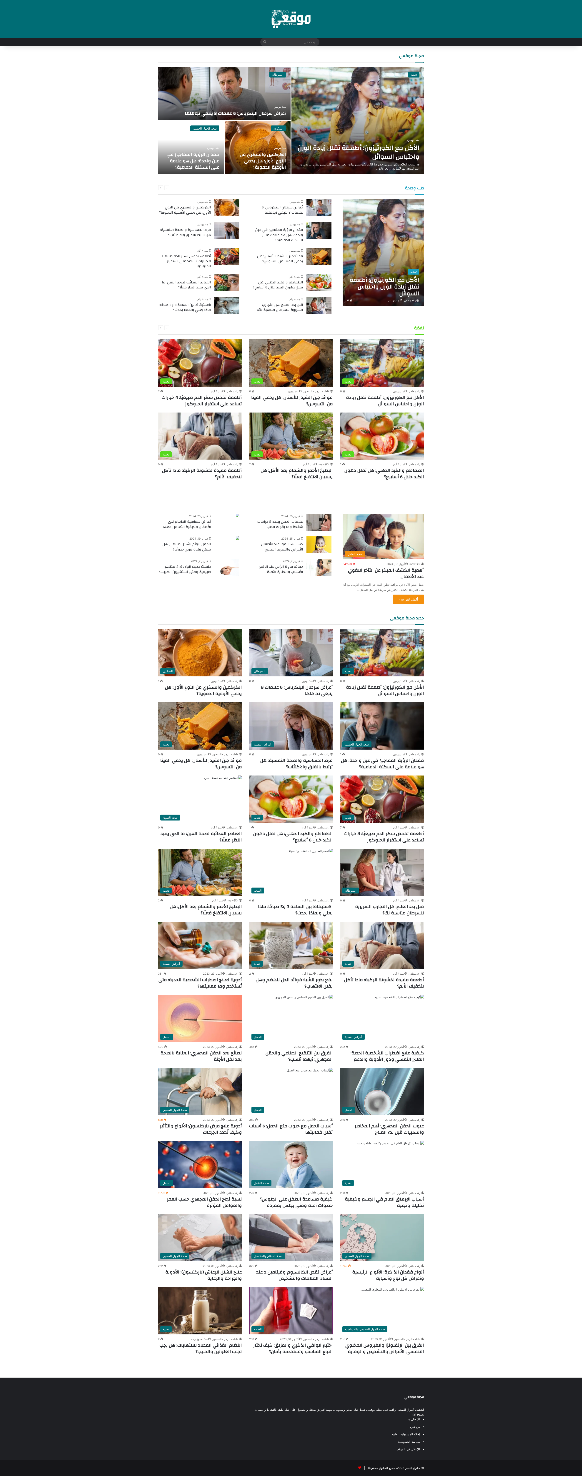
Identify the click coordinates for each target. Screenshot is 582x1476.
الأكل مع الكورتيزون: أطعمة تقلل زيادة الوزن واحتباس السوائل (358, 152)
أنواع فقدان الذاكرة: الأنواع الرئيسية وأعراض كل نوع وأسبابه (388, 1275)
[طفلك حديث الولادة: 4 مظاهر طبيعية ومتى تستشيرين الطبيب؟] (226, 567)
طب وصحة (414, 188)
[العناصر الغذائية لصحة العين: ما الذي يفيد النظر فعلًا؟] (226, 282)
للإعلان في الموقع (408, 1449)
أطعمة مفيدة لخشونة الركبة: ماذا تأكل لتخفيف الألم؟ (202, 473)
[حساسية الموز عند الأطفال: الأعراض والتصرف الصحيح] (318, 544)
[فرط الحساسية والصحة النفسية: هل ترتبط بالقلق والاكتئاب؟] (226, 230)
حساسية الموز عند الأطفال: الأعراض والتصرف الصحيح (282, 547)
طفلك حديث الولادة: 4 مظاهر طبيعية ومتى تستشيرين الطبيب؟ (185, 569)
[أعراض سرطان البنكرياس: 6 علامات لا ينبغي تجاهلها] (224, 93)
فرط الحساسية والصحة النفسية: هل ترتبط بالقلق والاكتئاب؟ (185, 232)
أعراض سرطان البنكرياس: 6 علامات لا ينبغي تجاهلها (235, 113)
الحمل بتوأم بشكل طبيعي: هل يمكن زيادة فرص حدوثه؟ (187, 547)
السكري (278, 128)
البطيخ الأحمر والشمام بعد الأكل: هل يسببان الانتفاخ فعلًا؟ (297, 473)
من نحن (415, 1426)
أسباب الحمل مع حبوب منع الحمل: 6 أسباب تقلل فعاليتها (291, 1129)
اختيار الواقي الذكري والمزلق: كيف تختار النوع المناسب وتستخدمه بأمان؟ (293, 1348)
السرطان (277, 74)
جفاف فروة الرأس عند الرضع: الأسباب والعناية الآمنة (281, 569)
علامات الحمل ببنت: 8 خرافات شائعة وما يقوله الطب (280, 524)
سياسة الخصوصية (409, 1441)
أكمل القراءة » (408, 599)
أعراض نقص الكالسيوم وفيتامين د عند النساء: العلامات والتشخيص (294, 1275)
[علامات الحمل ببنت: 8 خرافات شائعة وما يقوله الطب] (318, 522)
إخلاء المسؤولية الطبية (406, 1434)
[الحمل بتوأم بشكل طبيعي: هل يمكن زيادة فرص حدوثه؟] (237, 538)
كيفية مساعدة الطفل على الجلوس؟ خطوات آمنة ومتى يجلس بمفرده (296, 1202)
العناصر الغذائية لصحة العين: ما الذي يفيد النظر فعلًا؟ (186, 285)
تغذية (414, 74)
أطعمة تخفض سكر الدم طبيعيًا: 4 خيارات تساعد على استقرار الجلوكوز (186, 261)
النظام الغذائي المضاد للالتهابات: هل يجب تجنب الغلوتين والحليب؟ (201, 1348)
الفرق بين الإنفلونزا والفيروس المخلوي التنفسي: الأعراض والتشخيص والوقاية (384, 1348)
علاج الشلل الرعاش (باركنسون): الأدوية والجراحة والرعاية (203, 1275)
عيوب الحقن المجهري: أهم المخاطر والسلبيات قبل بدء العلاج (389, 1129)
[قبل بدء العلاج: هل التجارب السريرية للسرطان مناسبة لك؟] (318, 305)
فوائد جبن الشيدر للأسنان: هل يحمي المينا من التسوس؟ (280, 259)
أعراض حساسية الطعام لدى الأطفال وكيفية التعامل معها (187, 524)
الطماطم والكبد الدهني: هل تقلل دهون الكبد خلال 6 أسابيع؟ (278, 285)
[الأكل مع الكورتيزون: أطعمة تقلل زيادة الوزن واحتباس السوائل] (357, 120)
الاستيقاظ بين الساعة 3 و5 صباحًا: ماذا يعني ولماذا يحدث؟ (185, 307)
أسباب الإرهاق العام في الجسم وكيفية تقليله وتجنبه (384, 1202)
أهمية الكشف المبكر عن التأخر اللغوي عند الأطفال (386, 573)
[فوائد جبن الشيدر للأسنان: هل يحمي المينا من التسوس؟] (318, 256)
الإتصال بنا (413, 1419)
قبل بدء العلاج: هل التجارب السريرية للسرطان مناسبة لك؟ (279, 307)
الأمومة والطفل (406, 499)
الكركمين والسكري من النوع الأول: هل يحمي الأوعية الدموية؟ (263, 160)
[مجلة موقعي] (291, 19)
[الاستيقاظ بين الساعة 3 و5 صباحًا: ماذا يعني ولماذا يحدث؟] (226, 305)
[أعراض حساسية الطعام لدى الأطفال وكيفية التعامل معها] (237, 516)
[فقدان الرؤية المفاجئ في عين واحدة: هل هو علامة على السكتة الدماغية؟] (191, 147)
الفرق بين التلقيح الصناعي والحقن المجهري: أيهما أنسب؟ (299, 1056)
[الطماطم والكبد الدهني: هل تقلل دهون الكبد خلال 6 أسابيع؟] (318, 282)
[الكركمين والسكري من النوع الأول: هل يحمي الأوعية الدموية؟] (258, 147)
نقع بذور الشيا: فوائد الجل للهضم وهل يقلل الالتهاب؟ (294, 983)
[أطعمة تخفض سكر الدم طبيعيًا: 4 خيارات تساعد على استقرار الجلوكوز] (226, 256)
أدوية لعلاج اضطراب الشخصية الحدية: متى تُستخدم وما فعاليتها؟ (200, 983)
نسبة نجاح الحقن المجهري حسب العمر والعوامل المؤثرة (204, 1202)
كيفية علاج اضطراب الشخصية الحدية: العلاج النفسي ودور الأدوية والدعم (387, 1056)
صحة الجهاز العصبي (205, 128)
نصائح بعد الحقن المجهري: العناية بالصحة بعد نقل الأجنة (201, 1056)
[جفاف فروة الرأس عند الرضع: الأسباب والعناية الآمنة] (318, 567)
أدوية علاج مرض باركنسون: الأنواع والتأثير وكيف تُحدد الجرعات (201, 1129)
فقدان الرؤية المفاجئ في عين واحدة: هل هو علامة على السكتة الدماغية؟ (193, 160)
